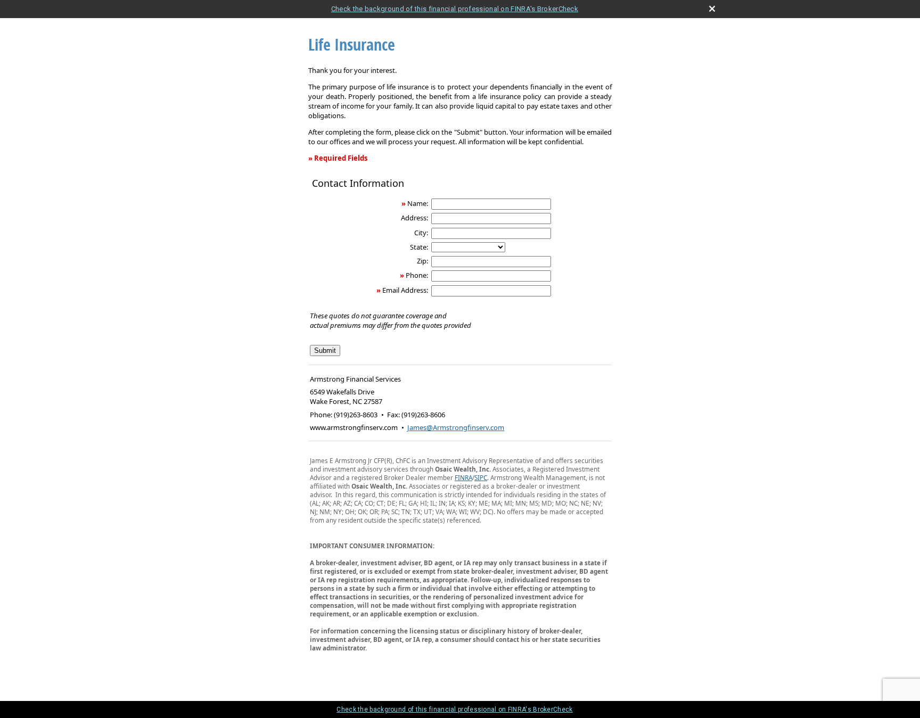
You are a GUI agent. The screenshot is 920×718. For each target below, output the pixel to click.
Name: (417, 203)
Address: (414, 217)
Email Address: (405, 290)
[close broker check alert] (712, 8)
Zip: (422, 261)
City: (421, 232)
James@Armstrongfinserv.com (455, 427)
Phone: (417, 275)
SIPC (480, 477)
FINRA (463, 477)
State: (419, 247)
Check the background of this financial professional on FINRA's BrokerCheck (454, 9)
